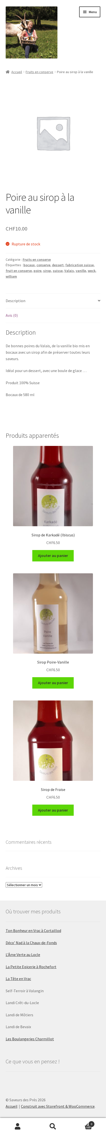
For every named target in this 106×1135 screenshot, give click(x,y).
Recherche (53, 1126)
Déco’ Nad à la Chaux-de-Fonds (31, 942)
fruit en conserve (19, 270)
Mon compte (17, 1126)
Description (15, 300)
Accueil (16, 72)
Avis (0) (12, 315)
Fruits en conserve (39, 72)
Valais (69, 270)
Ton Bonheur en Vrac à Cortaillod (33, 930)
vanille (81, 270)
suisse (58, 270)
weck (91, 270)
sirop (47, 270)
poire (37, 270)
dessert (58, 265)
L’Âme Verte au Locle (23, 954)
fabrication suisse (79, 265)
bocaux (29, 265)
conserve (43, 265)
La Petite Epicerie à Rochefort (31, 966)
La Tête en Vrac (18, 978)
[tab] (53, 301)
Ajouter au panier (53, 555)
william (11, 276)
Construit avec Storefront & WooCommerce (58, 1106)
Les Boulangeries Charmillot (30, 1038)
